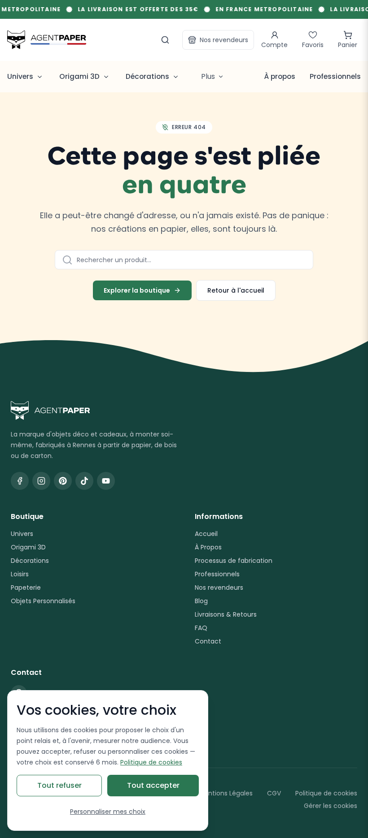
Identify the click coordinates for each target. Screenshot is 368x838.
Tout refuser (59, 785)
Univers (22, 533)
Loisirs (20, 574)
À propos (279, 76)
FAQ (201, 627)
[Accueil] (46, 39)
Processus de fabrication (233, 560)
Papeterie (26, 587)
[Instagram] (41, 481)
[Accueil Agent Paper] (184, 410)
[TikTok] (84, 481)
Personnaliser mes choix (107, 811)
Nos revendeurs (224, 39)
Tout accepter (153, 785)
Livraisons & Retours (226, 614)
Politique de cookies (326, 793)
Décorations (30, 560)
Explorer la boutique (137, 290)
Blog (201, 600)
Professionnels (335, 76)
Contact (208, 641)
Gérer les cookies (330, 805)
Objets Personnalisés (43, 600)
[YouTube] (106, 481)
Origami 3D (28, 547)
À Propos (208, 547)
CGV (274, 793)
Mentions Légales (226, 793)
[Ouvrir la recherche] (165, 40)
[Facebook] (20, 481)
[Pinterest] (63, 481)
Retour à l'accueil (235, 290)
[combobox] (184, 259)
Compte (274, 44)
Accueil (206, 533)
